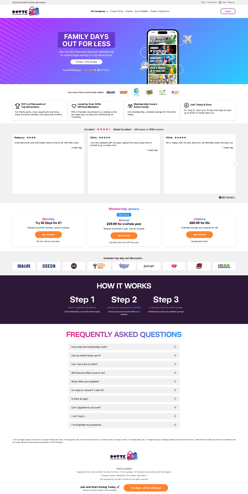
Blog (203, 2)
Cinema (129, 11)
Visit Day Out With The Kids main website (29, 2)
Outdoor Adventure (159, 11)
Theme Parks (116, 11)
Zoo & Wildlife (141, 11)
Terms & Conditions (124, 468)
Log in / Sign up (228, 2)
